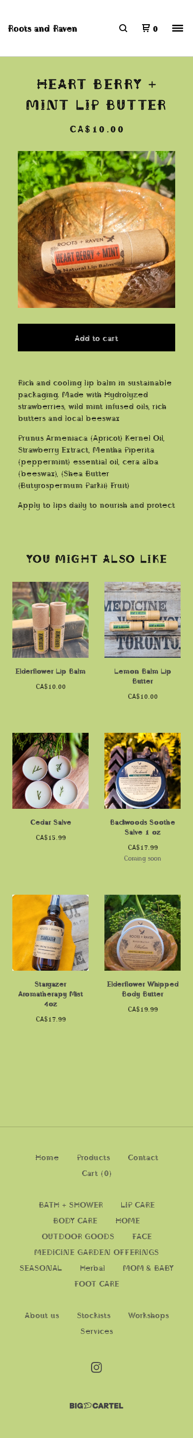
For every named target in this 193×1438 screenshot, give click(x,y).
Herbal (92, 1267)
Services (96, 1330)
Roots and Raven (42, 28)
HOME (127, 1220)
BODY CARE (75, 1220)
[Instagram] (96, 1367)
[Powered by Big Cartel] (96, 1406)
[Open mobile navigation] (177, 28)
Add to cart (96, 337)
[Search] (123, 28)
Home (47, 1157)
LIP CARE (138, 1204)
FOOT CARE (96, 1283)
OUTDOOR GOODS (78, 1236)
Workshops (148, 1315)
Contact (143, 1157)
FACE (142, 1236)
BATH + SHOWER (71, 1204)
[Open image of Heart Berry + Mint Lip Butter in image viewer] (96, 229)
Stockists (93, 1315)
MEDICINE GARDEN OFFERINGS (96, 1251)
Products (93, 1157)
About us (42, 1315)
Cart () (97, 1172)
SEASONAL (40, 1267)
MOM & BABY (148, 1267)
